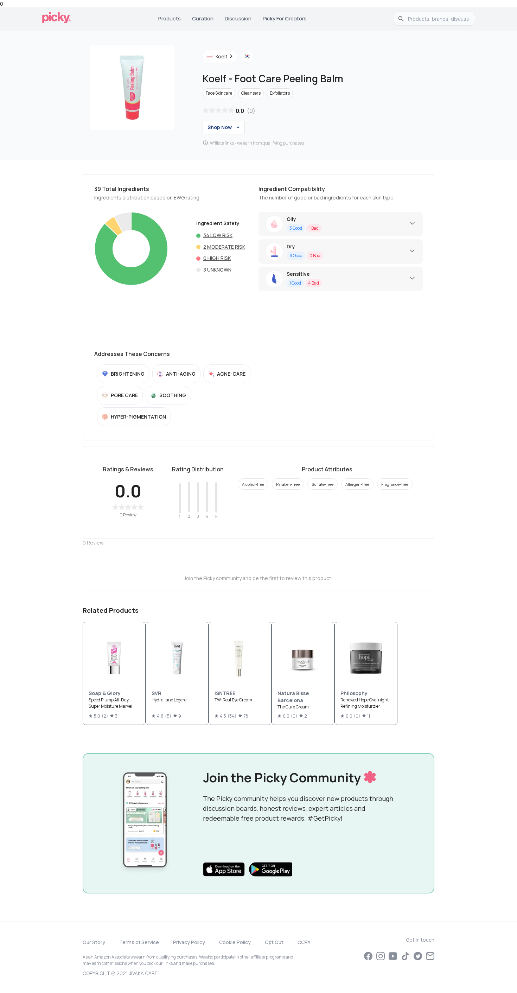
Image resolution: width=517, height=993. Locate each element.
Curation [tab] (202, 18)
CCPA (304, 942)
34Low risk (217, 235)
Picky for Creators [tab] (285, 18)
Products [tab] (169, 18)
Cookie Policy (235, 942)
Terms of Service (139, 942)
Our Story (94, 942)
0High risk (217, 258)
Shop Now (220, 127)
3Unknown (217, 269)
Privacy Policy (189, 942)
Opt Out (274, 942)
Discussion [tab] (238, 18)
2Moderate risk (224, 246)
